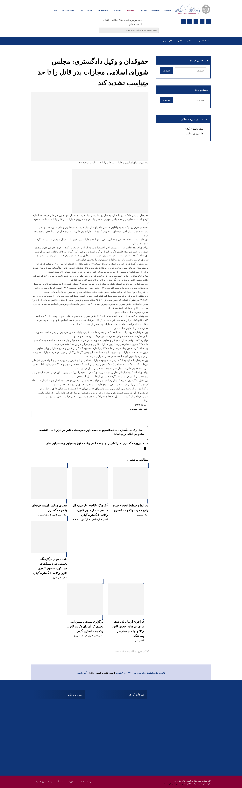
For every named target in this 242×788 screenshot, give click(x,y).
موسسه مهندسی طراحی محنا (173, 784)
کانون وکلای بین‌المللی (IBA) (102, 673)
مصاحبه (76, 519)
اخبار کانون (85, 519)
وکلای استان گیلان (194, 128)
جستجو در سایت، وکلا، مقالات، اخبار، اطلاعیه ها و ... (122, 22)
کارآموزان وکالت (194, 133)
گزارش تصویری (44, 515)
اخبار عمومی (137, 408)
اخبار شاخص (97, 519)
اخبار (146, 408)
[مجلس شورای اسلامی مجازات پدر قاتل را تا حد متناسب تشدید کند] (89, 191)
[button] (208, 21)
